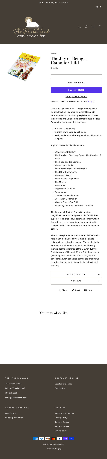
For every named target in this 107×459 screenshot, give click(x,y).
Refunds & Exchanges (64, 413)
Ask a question (76, 274)
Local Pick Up (11, 413)
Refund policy (61, 431)
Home (53, 54)
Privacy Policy (61, 418)
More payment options (76, 96)
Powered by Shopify (53, 449)
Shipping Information (14, 418)
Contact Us (60, 388)
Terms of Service (62, 422)
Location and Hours (63, 384)
